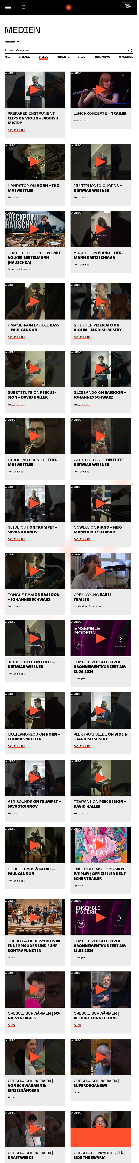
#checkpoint (15, 269)
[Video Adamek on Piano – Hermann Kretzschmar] (101, 229)
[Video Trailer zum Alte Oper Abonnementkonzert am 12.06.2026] (101, 638)
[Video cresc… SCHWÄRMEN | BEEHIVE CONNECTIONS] (101, 989)
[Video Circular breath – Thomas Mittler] (35, 436)
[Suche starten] (130, 51)
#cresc (11, 957)
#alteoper (79, 678)
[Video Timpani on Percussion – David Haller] (101, 778)
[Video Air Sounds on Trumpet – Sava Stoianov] (35, 778)
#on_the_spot (16, 130)
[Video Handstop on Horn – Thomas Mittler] (35, 162)
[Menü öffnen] (8, 7)
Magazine (126, 57)
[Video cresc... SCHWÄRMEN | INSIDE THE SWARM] (101, 1129)
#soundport (81, 120)
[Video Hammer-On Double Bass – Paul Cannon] (35, 301)
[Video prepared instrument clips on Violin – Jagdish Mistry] (35, 90)
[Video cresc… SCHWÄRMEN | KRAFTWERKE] (35, 1129)
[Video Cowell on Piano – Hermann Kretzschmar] (101, 503)
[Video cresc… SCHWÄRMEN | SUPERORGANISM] (101, 1057)
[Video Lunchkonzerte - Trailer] (101, 90)
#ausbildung (81, 606)
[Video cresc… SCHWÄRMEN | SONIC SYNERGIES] (35, 989)
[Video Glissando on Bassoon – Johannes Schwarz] (101, 369)
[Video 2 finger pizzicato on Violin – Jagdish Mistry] (101, 301)
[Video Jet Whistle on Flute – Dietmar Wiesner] (35, 638)
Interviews (102, 57)
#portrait (79, 885)
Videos (43, 57)
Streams (24, 57)
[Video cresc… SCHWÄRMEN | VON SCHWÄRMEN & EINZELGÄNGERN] (35, 1057)
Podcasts (63, 57)
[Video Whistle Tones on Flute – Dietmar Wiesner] (101, 436)
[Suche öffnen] (24, 8)
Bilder (82, 57)
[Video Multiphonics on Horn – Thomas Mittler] (35, 710)
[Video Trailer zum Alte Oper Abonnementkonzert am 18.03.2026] (101, 917)
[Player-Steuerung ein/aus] (68, 7)
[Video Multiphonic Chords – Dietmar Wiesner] (101, 162)
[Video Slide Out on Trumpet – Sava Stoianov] (35, 503)
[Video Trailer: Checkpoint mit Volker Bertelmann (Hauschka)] (35, 229)
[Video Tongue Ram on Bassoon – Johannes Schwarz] (35, 571)
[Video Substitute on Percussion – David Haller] (35, 369)
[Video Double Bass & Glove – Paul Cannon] (35, 845)
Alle (7, 57)
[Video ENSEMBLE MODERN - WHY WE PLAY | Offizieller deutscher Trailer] (101, 845)
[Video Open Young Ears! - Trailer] (101, 571)
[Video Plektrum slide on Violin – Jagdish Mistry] (101, 710)
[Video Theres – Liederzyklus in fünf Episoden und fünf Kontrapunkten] (35, 917)
